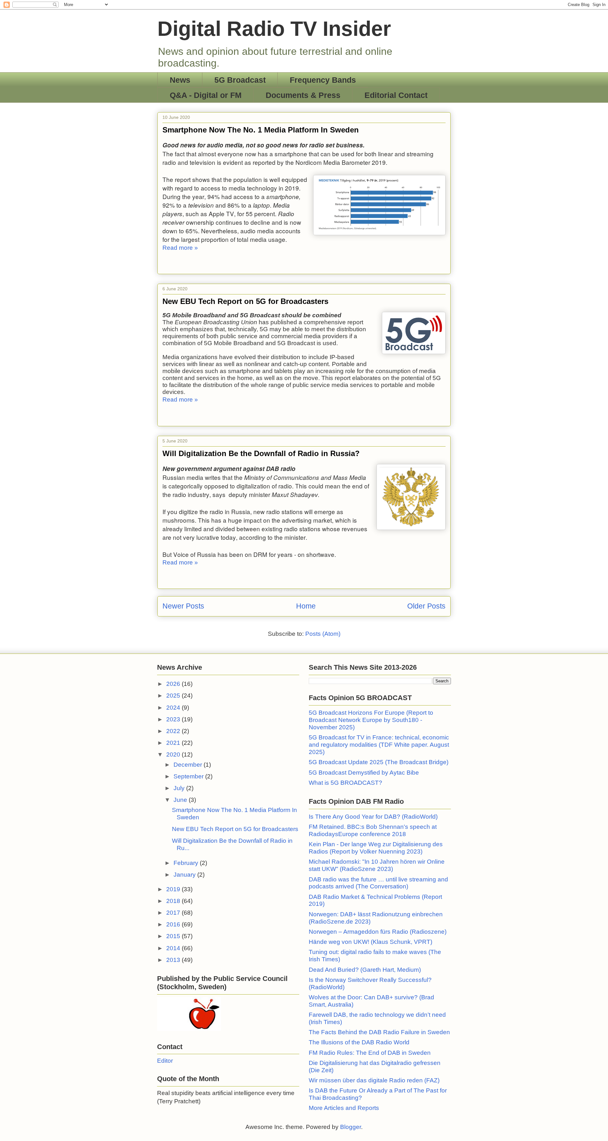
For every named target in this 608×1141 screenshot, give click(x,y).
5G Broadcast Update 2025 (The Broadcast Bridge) (378, 762)
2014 (174, 948)
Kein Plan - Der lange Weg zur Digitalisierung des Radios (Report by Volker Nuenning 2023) (376, 848)
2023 (174, 719)
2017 (174, 912)
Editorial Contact (396, 95)
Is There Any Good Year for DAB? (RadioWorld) (373, 816)
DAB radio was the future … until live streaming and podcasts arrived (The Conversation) (378, 883)
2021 (174, 742)
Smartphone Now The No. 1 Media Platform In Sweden (260, 130)
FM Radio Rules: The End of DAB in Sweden (370, 1052)
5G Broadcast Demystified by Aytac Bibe (364, 772)
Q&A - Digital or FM (206, 95)
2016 (174, 924)
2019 (174, 889)
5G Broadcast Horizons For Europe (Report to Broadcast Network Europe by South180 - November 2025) (371, 720)
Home (306, 606)
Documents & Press (303, 95)
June (181, 799)
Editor (165, 1060)
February (187, 863)
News (180, 79)
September (189, 776)
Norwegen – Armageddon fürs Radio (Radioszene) (377, 931)
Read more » (180, 247)
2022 (174, 731)
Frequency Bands (323, 79)
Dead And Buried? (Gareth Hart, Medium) (365, 969)
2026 (174, 683)
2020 (174, 754)
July (180, 788)
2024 (174, 707)
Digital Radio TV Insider (274, 28)
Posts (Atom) (322, 633)
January (185, 874)
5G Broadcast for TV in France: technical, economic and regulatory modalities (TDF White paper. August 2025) (379, 744)
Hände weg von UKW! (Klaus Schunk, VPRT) (370, 941)
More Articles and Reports (344, 1108)
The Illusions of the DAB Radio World (359, 1042)
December (189, 764)
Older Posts (426, 606)
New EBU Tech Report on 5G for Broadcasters (245, 301)
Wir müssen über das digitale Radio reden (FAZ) (374, 1080)
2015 (174, 936)
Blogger (350, 1127)
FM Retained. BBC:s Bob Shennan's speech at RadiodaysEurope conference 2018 (373, 830)
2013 (174, 960)
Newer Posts (183, 606)
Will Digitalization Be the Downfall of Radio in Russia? (261, 453)
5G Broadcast (240, 79)
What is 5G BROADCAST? (345, 782)
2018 (174, 901)
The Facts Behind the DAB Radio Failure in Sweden (379, 1032)
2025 (174, 695)
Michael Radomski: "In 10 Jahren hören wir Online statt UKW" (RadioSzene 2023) (377, 865)
